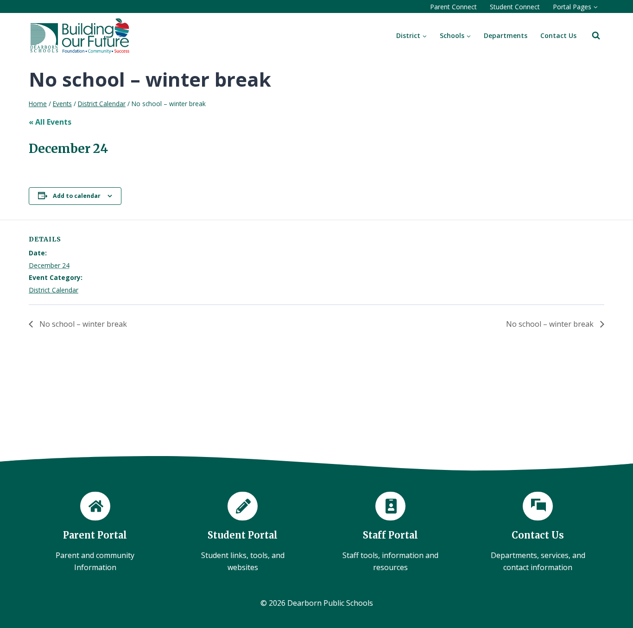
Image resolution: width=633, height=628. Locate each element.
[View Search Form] (596, 35)
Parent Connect (453, 6)
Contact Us (558, 35)
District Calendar (53, 289)
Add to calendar (77, 196)
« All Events (50, 122)
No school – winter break (82, 324)
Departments (505, 35)
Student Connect (515, 6)
